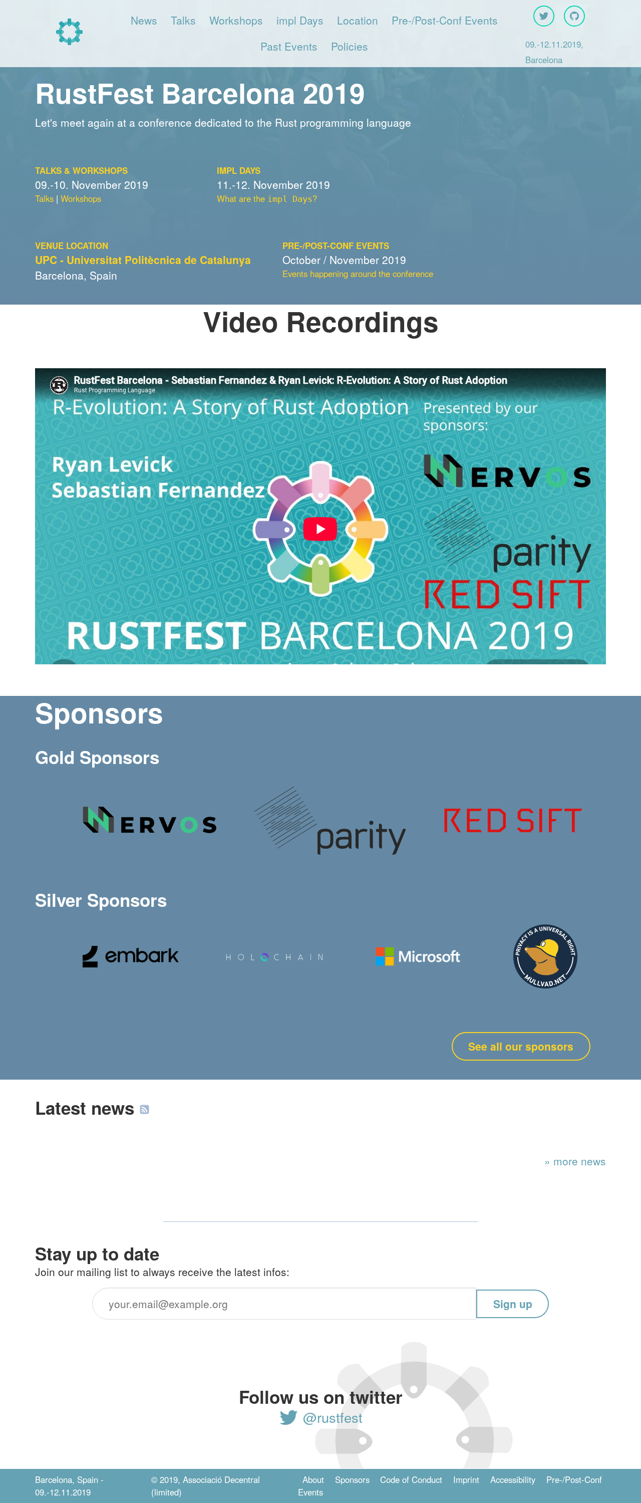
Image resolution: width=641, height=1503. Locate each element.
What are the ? (267, 198)
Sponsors (352, 1479)
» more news (575, 1160)
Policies (349, 46)
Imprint (466, 1479)
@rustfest (331, 1417)
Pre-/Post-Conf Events (445, 20)
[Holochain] (274, 957)
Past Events (288, 46)
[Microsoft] (418, 973)
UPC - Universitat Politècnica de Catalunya (143, 259)
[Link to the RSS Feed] (144, 1107)
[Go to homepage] (69, 33)
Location (357, 20)
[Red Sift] (511, 836)
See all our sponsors (520, 1046)
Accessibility (512, 1479)
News (144, 20)
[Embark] (131, 963)
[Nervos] (149, 838)
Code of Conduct (411, 1479)
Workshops (236, 20)
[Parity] (330, 855)
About (313, 1479)
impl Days (300, 20)
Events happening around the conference (357, 274)
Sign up (512, 1303)
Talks (183, 20)
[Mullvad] (545, 984)
